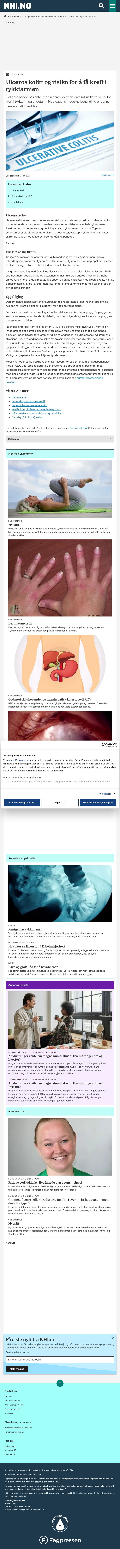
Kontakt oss (10, 1413)
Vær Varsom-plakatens (35, 1493)
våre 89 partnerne (18, 760)
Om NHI (8, 1396)
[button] (112, 6)
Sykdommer (15, 16)
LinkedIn (8, 1454)
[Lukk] (113, 1337)
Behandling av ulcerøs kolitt (28, 401)
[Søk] (102, 6)
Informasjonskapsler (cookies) (18, 1427)
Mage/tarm (30, 16)
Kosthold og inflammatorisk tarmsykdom (36, 409)
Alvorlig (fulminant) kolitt (27, 417)
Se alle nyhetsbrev (15, 1352)
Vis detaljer (105, 793)
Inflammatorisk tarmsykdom (51, 16)
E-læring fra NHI (12, 1409)
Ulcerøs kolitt (19, 190)
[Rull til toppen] (59, 1383)
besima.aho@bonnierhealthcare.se (28, 1509)
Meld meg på (17, 1368)
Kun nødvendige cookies (22, 802)
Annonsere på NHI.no (14, 1405)
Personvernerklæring (14, 1432)
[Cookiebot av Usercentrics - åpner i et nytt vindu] (104, 745)
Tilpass (58, 802)
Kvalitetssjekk (107, 175)
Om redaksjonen (12, 1400)
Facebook (9, 1450)
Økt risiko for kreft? (22, 196)
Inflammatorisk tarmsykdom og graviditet (37, 413)
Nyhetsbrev (10, 1446)
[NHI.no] (5, 16)
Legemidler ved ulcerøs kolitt (29, 405)
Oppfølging (17, 202)
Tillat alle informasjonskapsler (98, 802)
